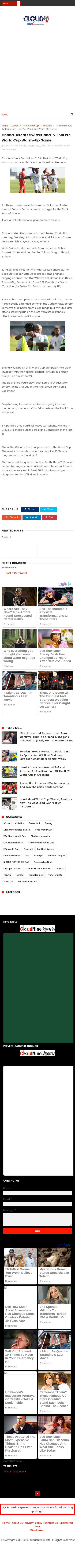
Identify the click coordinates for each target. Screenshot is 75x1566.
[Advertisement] (37, 67)
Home (5, 114)
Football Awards (45, 849)
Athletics (19, 823)
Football (47, 125)
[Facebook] (59, 2)
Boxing (48, 823)
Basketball (34, 823)
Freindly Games (11, 855)
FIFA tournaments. (13, 842)
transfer (20, 874)
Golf (27, 855)
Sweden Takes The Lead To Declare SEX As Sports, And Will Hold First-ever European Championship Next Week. (45, 755)
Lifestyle (38, 855)
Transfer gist (36, 874)
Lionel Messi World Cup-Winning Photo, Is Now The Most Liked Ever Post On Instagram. (46, 802)
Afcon (15, 125)
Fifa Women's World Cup (41, 842)
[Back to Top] (37, 1493)
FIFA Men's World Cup (14, 836)
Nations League (56, 855)
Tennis (7, 874)
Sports (60, 868)
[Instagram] (65, 2)
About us (17, 1523)
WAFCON (8, 881)
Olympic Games (12, 868)
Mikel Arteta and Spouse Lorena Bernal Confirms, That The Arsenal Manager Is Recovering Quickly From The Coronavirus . (46, 738)
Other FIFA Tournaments (39, 868)
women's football (27, 881)
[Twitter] (71, 2)
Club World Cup (43, 829)
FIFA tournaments (40, 836)
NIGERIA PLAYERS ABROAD (16, 862)
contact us (51, 1523)
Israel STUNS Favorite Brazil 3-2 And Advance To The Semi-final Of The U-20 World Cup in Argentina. (45, 771)
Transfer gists (54, 874)
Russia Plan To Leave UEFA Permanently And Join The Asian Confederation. (45, 785)
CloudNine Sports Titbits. (16, 829)
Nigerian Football (43, 862)
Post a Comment (16, 573)
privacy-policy (33, 1523)
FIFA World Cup (31, 125)
